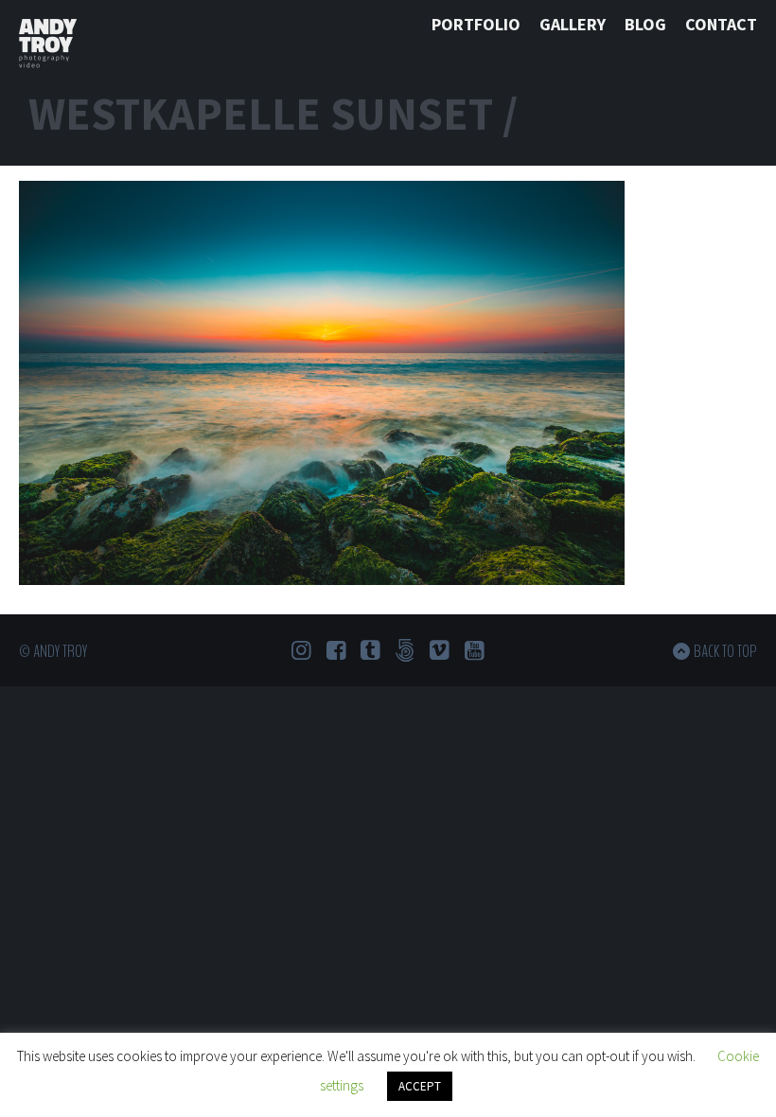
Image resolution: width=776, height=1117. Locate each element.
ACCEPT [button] (419, 1086)
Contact (721, 24)
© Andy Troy (53, 651)
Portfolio (476, 24)
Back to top (725, 651)
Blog (645, 24)
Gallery (572, 24)
